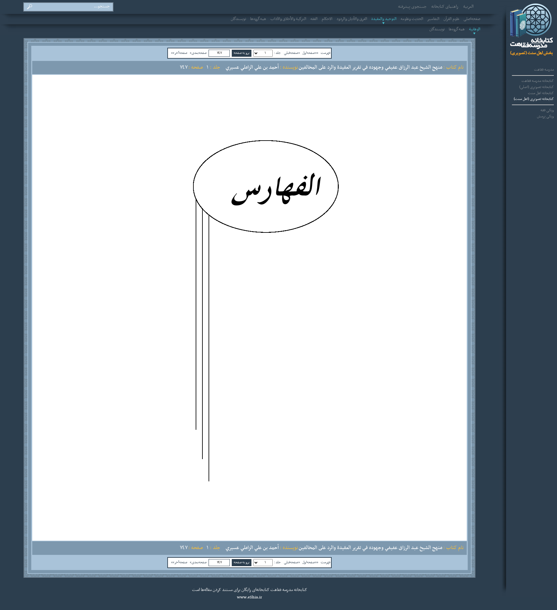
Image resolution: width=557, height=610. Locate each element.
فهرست (325, 53)
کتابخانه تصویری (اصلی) (536, 87)
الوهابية (474, 29)
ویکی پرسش (545, 116)
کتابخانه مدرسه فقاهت (538, 81)
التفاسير (433, 19)
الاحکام (327, 19)
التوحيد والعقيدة (383, 19)
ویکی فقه (547, 110)
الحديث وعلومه (412, 19)
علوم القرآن (451, 19)
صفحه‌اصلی (472, 19)
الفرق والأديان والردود (352, 19)
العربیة (468, 6)
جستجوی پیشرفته (412, 6)
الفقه (314, 19)
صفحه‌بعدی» (198, 53)
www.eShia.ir (249, 597)
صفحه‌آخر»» (179, 53)
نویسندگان (238, 19)
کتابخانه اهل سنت (541, 93)
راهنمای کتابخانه (444, 6)
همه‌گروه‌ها (258, 19)
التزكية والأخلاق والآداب (288, 19)
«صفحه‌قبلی (292, 53)
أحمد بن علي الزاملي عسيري (252, 67)
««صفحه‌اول (310, 53)
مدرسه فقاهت (544, 69)
